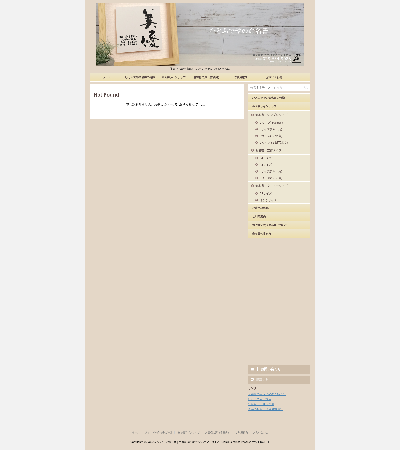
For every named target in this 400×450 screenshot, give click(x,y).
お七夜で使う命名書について (270, 225)
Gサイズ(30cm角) (271, 122)
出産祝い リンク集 (261, 404)
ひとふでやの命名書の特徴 (268, 97)
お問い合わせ (274, 77)
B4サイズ (266, 158)
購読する (262, 379)
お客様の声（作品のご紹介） (267, 394)
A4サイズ (266, 164)
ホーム (106, 77)
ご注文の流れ (260, 207)
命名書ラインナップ (173, 77)
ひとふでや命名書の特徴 (140, 77)
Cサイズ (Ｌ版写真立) (274, 142)
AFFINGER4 (262, 442)
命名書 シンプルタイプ (271, 115)
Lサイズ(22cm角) (271, 129)
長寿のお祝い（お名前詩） (265, 409)
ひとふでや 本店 (259, 399)
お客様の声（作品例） (207, 77)
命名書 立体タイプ (268, 150)
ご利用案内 (241, 77)
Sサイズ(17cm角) (271, 136)
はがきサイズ (268, 200)
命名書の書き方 (261, 233)
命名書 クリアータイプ (271, 185)
